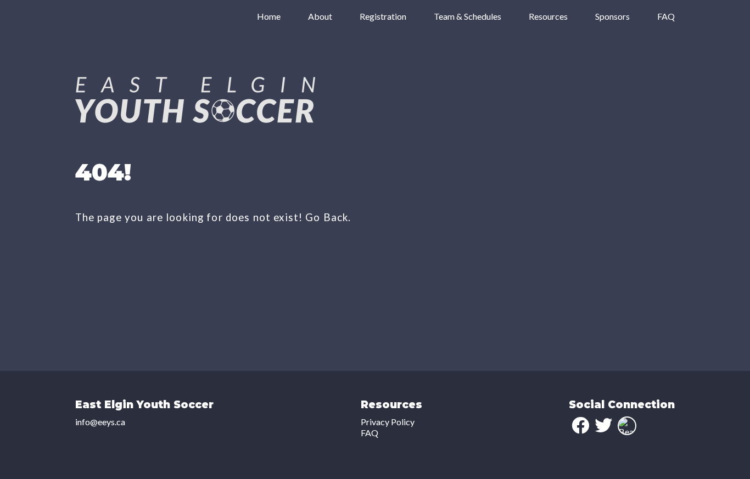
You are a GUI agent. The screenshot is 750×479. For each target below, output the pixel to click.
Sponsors (612, 16)
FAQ (666, 16)
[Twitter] (603, 425)
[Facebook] (580, 425)
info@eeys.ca (100, 421)
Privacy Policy (388, 421)
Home (269, 16)
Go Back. (328, 217)
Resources (548, 16)
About (320, 16)
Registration (383, 16)
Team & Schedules (467, 16)
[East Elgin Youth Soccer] (195, 119)
